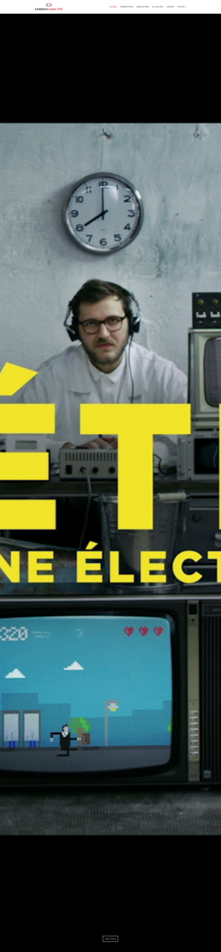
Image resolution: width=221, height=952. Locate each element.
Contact (181, 7)
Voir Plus (110, 938)
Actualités (157, 7)
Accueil (113, 7)
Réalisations (143, 7)
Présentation (126, 7)
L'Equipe (170, 7)
